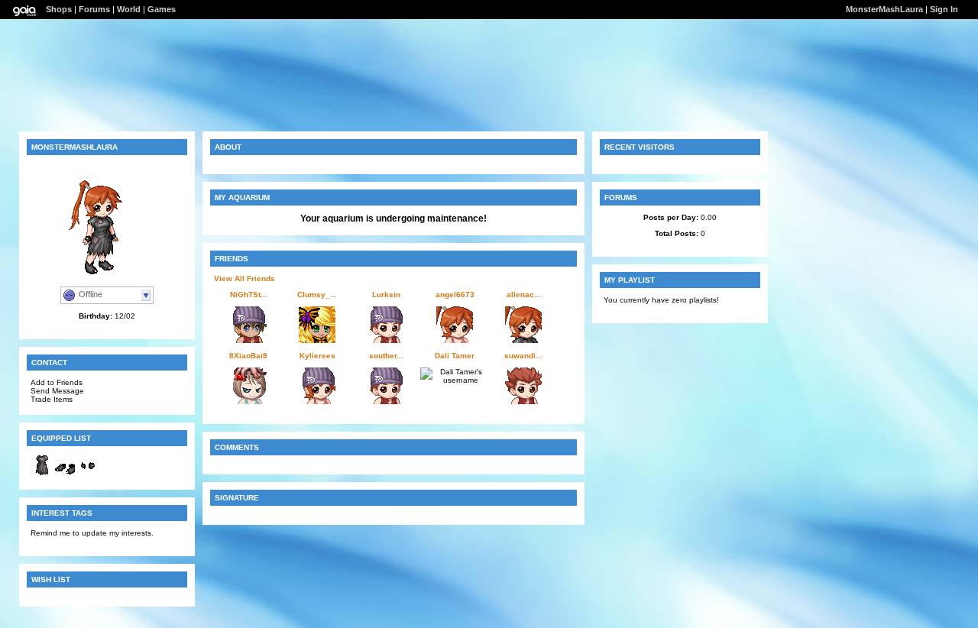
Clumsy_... (317, 294)
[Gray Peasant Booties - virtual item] (64, 474)
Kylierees (317, 355)
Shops (59, 9)
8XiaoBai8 (248, 355)
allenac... (524, 294)
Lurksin (386, 294)
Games (161, 9)
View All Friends (244, 278)
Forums (94, 9)
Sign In (944, 9)
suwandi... (523, 355)
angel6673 (455, 294)
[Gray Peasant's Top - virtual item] (42, 474)
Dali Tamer (454, 355)
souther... (386, 355)
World (129, 9)
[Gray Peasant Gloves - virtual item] (87, 474)
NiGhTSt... (248, 294)
